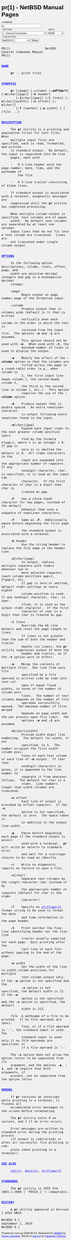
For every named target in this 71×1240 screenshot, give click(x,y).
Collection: (9, 37)
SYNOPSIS (8, 83)
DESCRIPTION (11, 122)
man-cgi (36, 1236)
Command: (8, 22)
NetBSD (58, 1233)
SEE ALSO (8, 1163)
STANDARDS (9, 1181)
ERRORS (6, 1089)
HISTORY (7, 1202)
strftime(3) (52, 907)
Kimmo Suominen (10, 1236)
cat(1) (16, 1171)
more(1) (31, 1171)
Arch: (53, 29)
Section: (8, 29)
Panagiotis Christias (55, 1236)
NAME (5, 66)
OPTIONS (7, 256)
